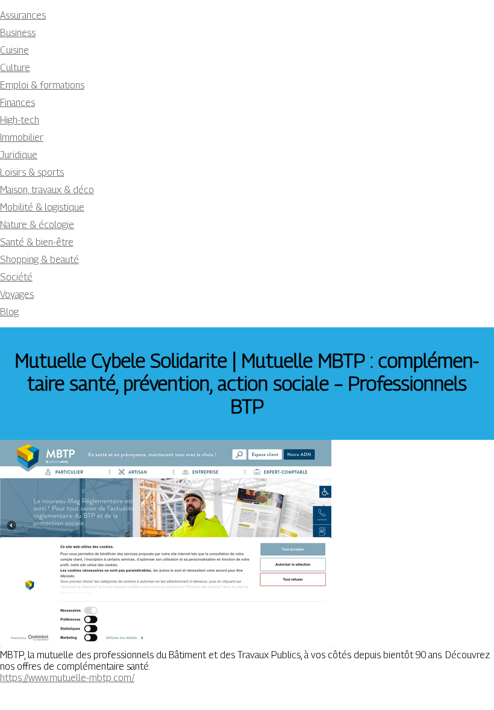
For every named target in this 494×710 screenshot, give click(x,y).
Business (18, 33)
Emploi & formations (42, 85)
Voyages (17, 294)
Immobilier (21, 137)
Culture (15, 67)
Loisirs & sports (32, 172)
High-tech (19, 120)
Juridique (18, 155)
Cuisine (14, 50)
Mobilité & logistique (42, 207)
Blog (9, 312)
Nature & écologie (37, 224)
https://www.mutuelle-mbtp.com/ (67, 678)
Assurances (23, 15)
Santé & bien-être (36, 242)
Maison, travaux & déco (47, 190)
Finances (17, 102)
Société (16, 277)
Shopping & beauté (39, 259)
